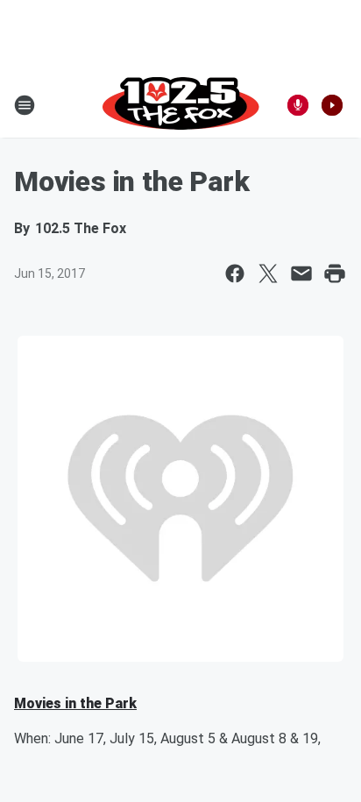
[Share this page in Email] (301, 273)
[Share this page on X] (268, 273)
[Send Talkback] (297, 105)
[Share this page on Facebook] (235, 273)
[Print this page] (334, 273)
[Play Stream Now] (332, 105)
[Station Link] (181, 105)
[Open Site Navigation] (24, 105)
